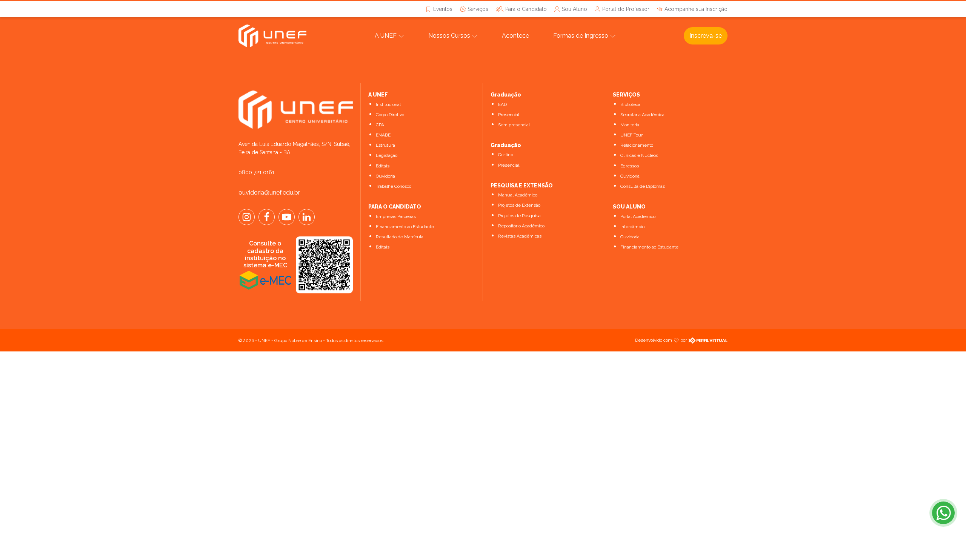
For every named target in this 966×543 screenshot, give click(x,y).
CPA (380, 124)
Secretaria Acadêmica (642, 114)
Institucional (388, 104)
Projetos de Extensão (519, 205)
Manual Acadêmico (517, 195)
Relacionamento (636, 145)
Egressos (629, 166)
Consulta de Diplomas (642, 186)
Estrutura (385, 145)
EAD (502, 104)
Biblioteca (630, 104)
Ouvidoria (385, 176)
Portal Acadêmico (637, 216)
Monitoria (629, 124)
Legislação (386, 155)
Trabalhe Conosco (393, 186)
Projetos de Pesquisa (519, 215)
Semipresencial (514, 124)
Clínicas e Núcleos (639, 155)
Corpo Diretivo (390, 114)
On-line (505, 154)
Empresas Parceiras (396, 216)
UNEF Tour (631, 135)
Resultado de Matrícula (399, 236)
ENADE (383, 135)
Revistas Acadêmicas (519, 236)
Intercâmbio (632, 226)
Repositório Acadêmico (521, 226)
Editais (382, 166)
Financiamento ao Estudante (405, 226)
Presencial (508, 114)
